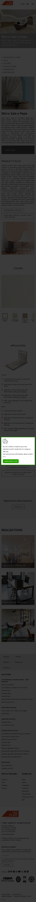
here (4, 456)
